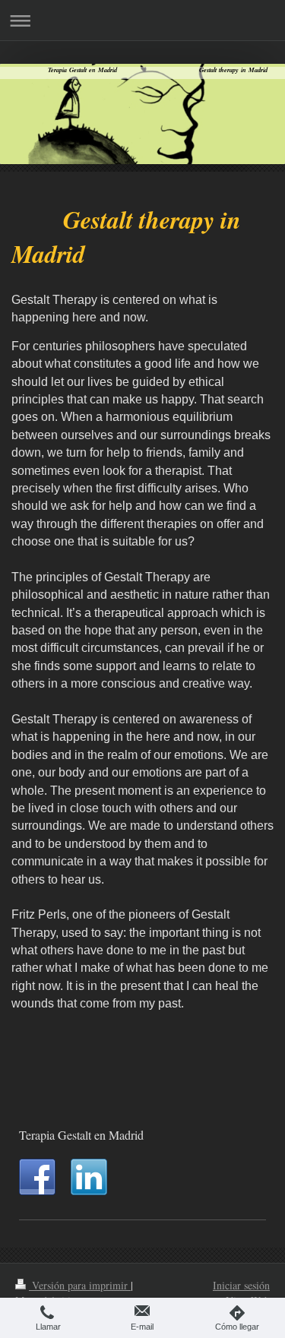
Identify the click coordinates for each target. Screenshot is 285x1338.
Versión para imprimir (80, 1285)
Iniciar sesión (241, 1285)
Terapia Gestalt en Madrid (81, 1135)
